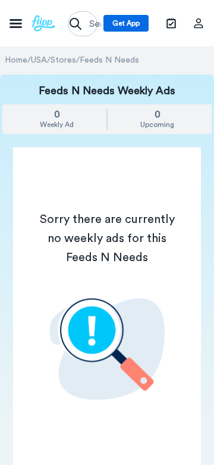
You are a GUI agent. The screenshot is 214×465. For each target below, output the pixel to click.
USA (39, 60)
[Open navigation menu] (32, 23)
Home (16, 60)
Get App (126, 23)
